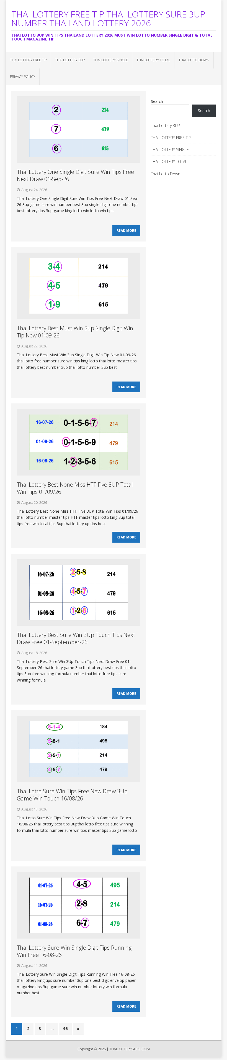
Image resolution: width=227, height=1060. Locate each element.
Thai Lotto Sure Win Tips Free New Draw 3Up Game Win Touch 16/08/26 (72, 794)
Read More (126, 230)
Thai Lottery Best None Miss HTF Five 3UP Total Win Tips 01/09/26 (75, 488)
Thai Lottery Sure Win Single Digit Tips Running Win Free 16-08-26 (74, 951)
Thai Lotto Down (194, 60)
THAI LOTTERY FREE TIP (28, 60)
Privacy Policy (22, 76)
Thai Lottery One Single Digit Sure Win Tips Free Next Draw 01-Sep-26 (75, 175)
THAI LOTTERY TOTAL (153, 60)
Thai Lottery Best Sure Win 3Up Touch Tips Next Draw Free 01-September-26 (76, 638)
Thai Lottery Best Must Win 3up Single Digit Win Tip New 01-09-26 (75, 331)
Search (157, 101)
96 (65, 1028)
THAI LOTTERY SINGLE (110, 60)
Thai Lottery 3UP (70, 60)
